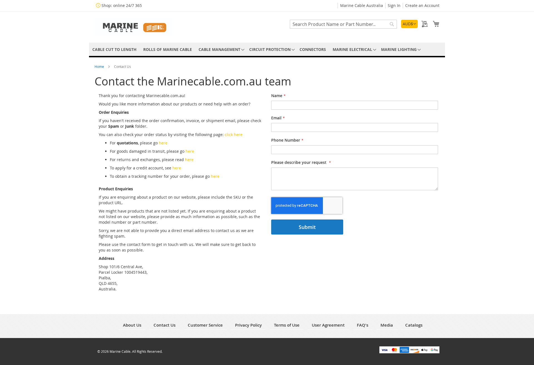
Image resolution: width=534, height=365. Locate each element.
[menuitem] (114, 49)
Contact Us (164, 325)
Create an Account (422, 5)
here (163, 142)
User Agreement (328, 325)
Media (386, 325)
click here (234, 134)
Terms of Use (287, 325)
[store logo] (133, 27)
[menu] (267, 49)
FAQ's (362, 325)
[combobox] (343, 24)
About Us (132, 325)
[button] (409, 24)
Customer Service (205, 325)
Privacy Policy (248, 325)
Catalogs (413, 325)
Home (100, 66)
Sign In (394, 5)
